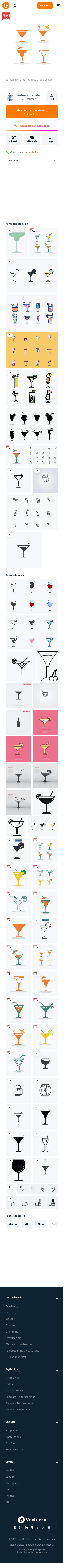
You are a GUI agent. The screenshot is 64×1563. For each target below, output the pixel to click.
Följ (52, 98)
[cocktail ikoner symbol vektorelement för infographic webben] (31, 303)
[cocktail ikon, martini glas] (20, 270)
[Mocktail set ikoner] (31, 453)
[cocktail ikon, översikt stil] (43, 1014)
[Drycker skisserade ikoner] (31, 415)
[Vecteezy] (5, 5)
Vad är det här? (32, 152)
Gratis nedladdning (32, 112)
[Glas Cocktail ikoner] (31, 340)
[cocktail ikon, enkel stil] (18, 1016)
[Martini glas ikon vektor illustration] (16, 774)
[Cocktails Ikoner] (31, 589)
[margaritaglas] (17, 239)
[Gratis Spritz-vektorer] (21, 505)
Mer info (13, 157)
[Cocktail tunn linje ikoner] (31, 378)
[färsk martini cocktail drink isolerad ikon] (18, 530)
